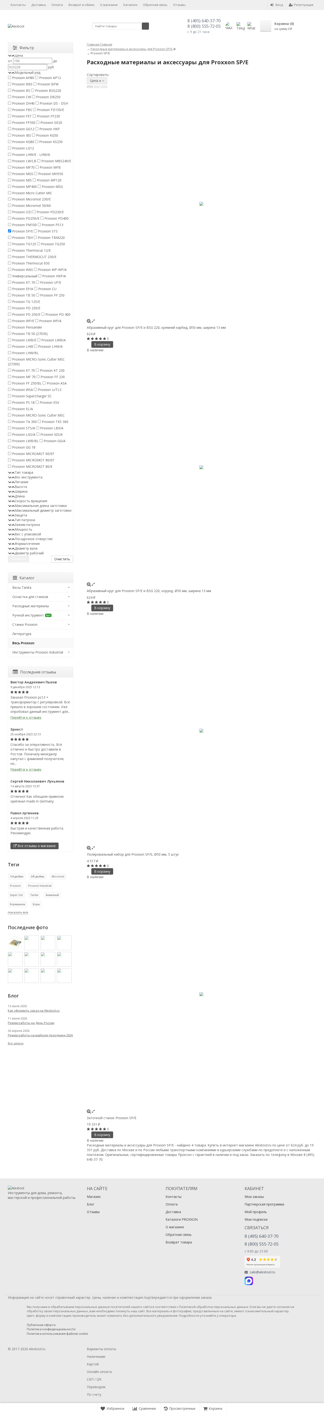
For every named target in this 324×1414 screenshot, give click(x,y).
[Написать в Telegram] (240, 26)
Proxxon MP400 (24, 186)
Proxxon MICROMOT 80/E (31, 466)
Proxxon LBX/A (51, 428)
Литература (21, 633)
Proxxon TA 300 (24, 421)
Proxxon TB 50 (23, 295)
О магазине (109, 5)
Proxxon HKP (49, 129)
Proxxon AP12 (49, 77)
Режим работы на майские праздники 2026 (40, 1035)
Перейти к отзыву (26, 717)
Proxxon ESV (49, 402)
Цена (19, 55)
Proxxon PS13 (52, 225)
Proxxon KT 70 (23, 370)
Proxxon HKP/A (53, 276)
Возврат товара (179, 1242)
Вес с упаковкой (28, 534)
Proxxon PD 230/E (25, 308)
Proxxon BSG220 (47, 90)
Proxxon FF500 (23, 122)
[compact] (104, 87)
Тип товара (24, 472)
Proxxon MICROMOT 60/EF (32, 453)
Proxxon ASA (56, 383)
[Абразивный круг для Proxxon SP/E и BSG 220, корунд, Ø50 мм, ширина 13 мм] (201, 467)
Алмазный (52, 895)
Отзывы (179, 5)
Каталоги (130, 5)
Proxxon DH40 (23, 103)
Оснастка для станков (30, 596)
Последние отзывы (38, 672)
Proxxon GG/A (54, 441)
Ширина (21, 491)
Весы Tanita (21, 587)
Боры (36, 904)
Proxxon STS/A (23, 428)
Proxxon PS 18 (23, 402)
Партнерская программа (264, 1204)
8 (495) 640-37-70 (204, 20)
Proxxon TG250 (52, 244)
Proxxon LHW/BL (25, 353)
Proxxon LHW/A (50, 346)
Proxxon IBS (21, 135)
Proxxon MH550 (50, 174)
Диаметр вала (26, 548)
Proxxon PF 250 (52, 295)
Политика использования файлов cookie (57, 1333)
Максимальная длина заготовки (41, 505)
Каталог (26, 577)
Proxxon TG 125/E (25, 301)
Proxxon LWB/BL (25, 441)
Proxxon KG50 (46, 135)
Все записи (15, 1043)
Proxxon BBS (21, 84)
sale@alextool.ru (262, 1272)
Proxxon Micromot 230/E (31, 199)
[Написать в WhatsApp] (251, 26)
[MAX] (249, 1281)
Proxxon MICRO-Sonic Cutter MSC (38, 415)
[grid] (90, 87)
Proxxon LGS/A (23, 434)
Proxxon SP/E (22, 231)
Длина (20, 496)
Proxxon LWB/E (23, 340)
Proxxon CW (21, 97)
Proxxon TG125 (23, 244)
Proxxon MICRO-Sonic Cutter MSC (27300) (36, 361)
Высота (21, 486)
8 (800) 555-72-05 (204, 26)
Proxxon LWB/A (53, 340)
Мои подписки (256, 1219)
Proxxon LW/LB (23, 161)
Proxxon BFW (48, 84)
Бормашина (17, 904)
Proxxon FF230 (48, 116)
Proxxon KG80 (22, 141)
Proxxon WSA (22, 389)
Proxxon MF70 (23, 167)
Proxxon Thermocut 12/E (31, 250)
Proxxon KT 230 (52, 370)
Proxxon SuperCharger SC (31, 396)
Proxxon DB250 (47, 97)
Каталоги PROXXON (182, 1219)
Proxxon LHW (22, 346)
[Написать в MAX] (229, 26)
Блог (90, 1204)
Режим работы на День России (31, 1023)
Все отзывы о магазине (36, 846)
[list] (97, 87)
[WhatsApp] (269, 1281)
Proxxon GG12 (22, 129)
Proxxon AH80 (22, 77)
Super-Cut (16, 895)
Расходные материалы (30, 606)
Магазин (94, 1196)
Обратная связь (155, 5)
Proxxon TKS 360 (54, 421)
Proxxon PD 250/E (25, 314)
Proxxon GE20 (50, 122)
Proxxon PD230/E (50, 212)
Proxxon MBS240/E (55, 161)
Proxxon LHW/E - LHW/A (30, 154)
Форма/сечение (27, 543)
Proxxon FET (21, 116)
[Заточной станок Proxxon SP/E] (201, 994)
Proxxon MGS (22, 174)
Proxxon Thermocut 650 (30, 263)
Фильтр (26, 47)
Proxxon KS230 (50, 141)
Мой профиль (256, 1212)
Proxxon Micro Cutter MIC (31, 193)
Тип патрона (25, 520)
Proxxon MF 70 (23, 377)
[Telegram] (259, 1281)
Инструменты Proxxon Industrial (37, 652)
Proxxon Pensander (26, 327)
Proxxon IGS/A (51, 434)
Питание (21, 482)
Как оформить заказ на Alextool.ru (34, 1010)
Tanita (34, 895)
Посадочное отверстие (34, 539)
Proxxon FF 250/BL (26, 383)
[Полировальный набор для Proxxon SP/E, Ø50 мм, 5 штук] (201, 731)
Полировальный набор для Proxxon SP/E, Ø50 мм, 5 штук (133, 854)
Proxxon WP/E (22, 321)
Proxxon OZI (21, 212)
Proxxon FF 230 (52, 377)
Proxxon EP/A (22, 289)
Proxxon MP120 (48, 180)
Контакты (18, 5)
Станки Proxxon (24, 624)
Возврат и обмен (81, 5)
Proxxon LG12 (22, 148)
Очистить (62, 559)
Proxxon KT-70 (23, 282)
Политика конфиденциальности (51, 1329)
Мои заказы (254, 1196)
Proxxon (15, 885)
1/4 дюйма (16, 876)
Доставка (38, 5)
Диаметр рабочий (29, 553)
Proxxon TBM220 (51, 237)
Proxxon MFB (50, 167)
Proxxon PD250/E (25, 218)
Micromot (58, 876)
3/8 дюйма (37, 876)
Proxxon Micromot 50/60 (31, 205)
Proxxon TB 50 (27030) (29, 333)
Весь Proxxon (23, 643)
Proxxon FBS (21, 109)
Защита (21, 515)
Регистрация (303, 5)
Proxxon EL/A (22, 409)
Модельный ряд (27, 72)
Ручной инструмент (31, 615)
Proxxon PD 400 (57, 314)
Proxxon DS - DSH (53, 103)
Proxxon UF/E (50, 282)
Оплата (57, 5)
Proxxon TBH (22, 237)
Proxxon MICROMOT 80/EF (32, 460)
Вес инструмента (28, 477)
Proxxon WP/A (49, 321)
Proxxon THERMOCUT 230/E (33, 257)
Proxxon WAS (22, 269)
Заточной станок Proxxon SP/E (111, 1118)
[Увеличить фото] (89, 321)
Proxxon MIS (21, 180)
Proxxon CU (46, 289)
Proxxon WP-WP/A (52, 269)
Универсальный (24, 276)
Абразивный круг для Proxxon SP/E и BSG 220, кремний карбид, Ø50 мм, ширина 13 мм (156, 327)
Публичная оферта (41, 1325)
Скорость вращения (31, 501)
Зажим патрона (27, 524)
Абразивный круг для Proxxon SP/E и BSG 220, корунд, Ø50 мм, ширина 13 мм (149, 591)
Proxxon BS (20, 90)
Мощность (23, 529)
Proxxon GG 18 (23, 447)
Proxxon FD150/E (50, 109)
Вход (279, 5)
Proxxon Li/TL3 (49, 389)
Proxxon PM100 (24, 225)
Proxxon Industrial (39, 885)
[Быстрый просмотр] (93, 321)
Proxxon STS (47, 231)
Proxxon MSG (52, 186)
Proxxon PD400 (56, 218)
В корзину (102, 344)
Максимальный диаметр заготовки (43, 510)
